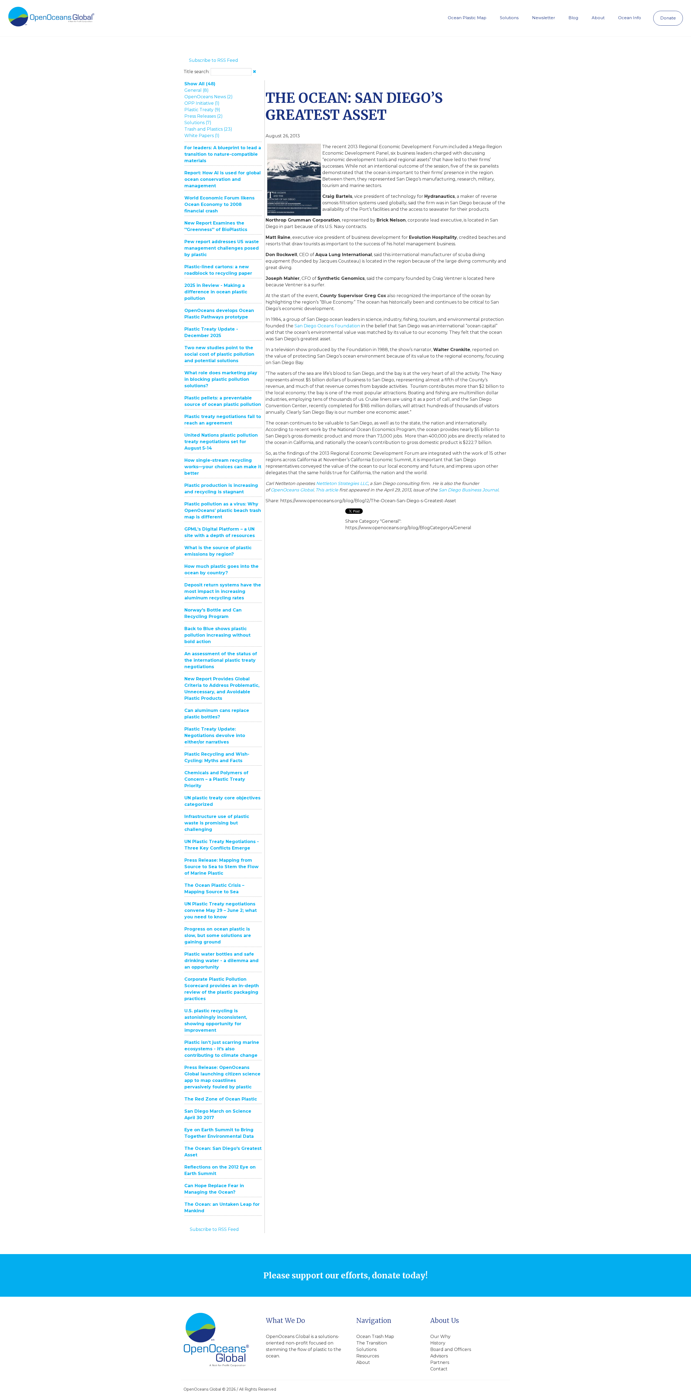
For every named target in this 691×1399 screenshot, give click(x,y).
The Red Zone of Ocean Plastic (220, 1099)
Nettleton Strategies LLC (342, 483)
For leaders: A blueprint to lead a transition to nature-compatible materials (222, 154)
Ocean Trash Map (375, 1336)
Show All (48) (199, 83)
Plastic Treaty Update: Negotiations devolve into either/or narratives (214, 735)
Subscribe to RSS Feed (213, 60)
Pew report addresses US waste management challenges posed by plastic (221, 248)
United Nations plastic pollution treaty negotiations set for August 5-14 (221, 442)
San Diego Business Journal (468, 490)
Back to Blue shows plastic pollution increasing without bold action (217, 635)
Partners (439, 1362)
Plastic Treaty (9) (202, 109)
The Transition (371, 1343)
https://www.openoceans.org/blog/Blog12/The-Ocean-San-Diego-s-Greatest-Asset (368, 500)
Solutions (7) (197, 122)
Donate (668, 18)
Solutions (509, 17)
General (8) (196, 90)
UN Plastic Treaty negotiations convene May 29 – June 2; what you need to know (220, 910)
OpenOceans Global (292, 490)
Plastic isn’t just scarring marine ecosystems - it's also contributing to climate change (221, 1049)
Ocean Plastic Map (467, 17)
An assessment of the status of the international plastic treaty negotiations (220, 660)
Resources (367, 1356)
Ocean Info (629, 17)
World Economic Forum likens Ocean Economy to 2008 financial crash (219, 204)
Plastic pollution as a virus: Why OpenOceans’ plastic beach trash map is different (222, 510)
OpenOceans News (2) (208, 96)
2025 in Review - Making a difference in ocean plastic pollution (215, 292)
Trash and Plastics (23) (208, 129)
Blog (573, 17)
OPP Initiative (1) (201, 103)
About (598, 17)
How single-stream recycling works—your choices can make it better (222, 467)
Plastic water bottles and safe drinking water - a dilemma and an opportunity (221, 961)
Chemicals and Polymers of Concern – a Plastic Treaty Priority (216, 779)
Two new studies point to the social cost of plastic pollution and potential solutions (219, 354)
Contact (439, 1368)
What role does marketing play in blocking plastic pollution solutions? (220, 379)
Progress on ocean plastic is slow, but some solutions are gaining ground (217, 935)
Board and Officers (450, 1349)
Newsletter (543, 17)
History (437, 1343)
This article (327, 490)
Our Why (440, 1336)
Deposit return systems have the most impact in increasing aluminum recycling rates (222, 591)
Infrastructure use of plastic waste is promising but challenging (216, 823)
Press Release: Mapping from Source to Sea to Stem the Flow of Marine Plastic (221, 867)
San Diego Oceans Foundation (327, 325)
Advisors (439, 1356)
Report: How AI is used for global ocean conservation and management (222, 179)
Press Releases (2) (203, 116)
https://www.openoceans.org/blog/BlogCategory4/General (408, 527)
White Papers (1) (201, 135)
